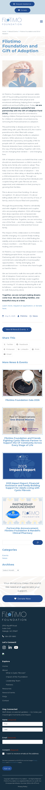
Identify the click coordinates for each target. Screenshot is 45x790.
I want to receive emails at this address (22, 754)
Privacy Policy (22, 786)
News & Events (8, 692)
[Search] (38, 542)
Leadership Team (13, 681)
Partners (9, 685)
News (35, 316)
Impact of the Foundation (17, 677)
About (5, 670)
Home (5, 666)
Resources (6, 689)
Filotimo (23, 316)
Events (5, 555)
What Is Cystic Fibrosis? (15, 673)
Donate (23, 10)
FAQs (4, 696)
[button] (41, 21)
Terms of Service (13, 762)
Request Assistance (23, 4)
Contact (5, 700)
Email (9, 738)
